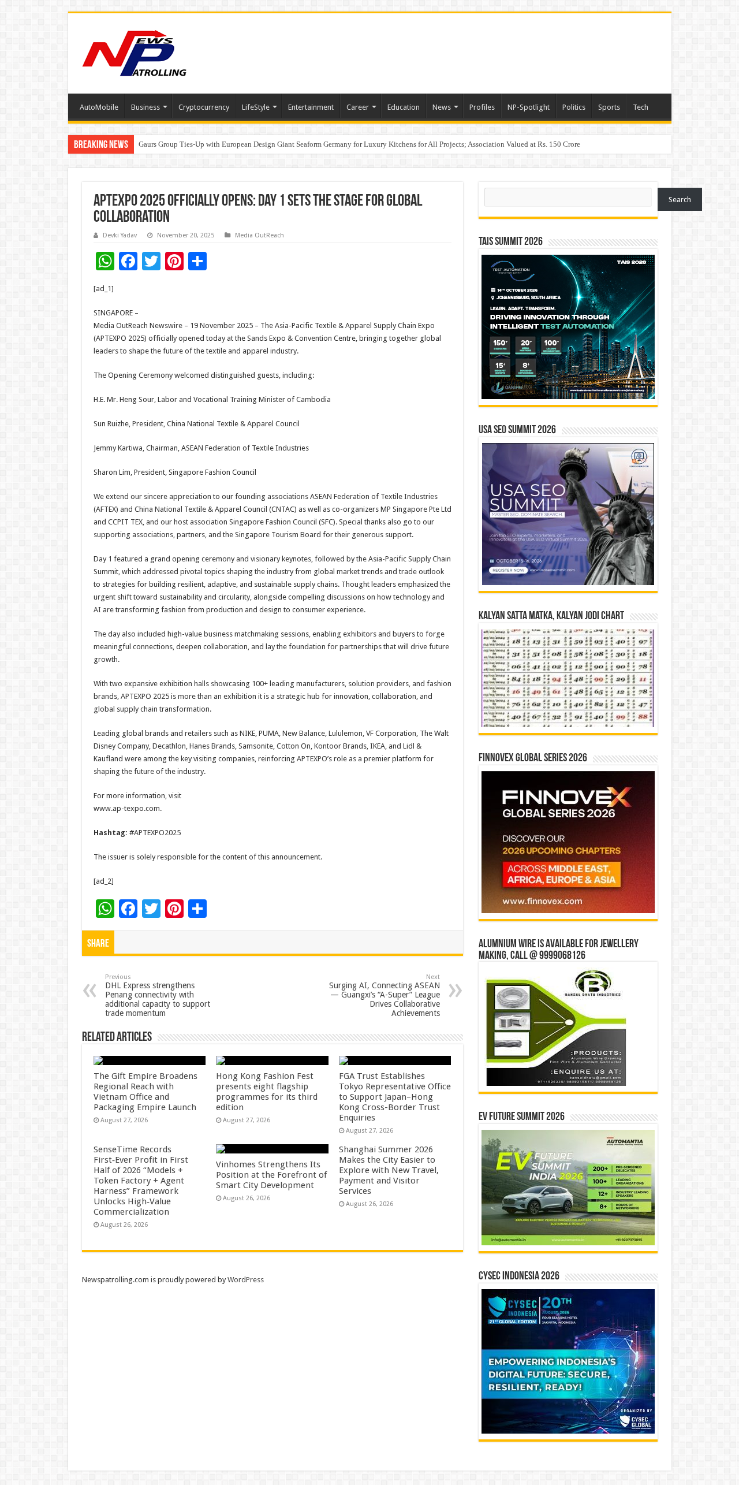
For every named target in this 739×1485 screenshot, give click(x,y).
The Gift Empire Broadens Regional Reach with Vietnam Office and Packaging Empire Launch (145, 1091)
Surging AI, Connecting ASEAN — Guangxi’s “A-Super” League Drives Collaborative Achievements (384, 995)
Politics (573, 107)
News (441, 107)
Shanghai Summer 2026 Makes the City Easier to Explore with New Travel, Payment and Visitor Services (389, 1170)
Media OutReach (259, 235)
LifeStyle (256, 107)
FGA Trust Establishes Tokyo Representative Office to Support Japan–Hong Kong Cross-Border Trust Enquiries (395, 1097)
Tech (640, 107)
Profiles (482, 107)
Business (145, 107)
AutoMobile (99, 107)
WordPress (245, 1279)
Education (403, 107)
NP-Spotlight (528, 107)
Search (680, 199)
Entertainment (311, 107)
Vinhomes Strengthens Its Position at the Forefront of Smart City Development (271, 1174)
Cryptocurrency (203, 107)
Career (357, 107)
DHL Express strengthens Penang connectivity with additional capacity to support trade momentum (157, 995)
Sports (609, 107)
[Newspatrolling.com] (134, 51)
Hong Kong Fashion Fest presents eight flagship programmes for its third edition (267, 1091)
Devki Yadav (120, 235)
